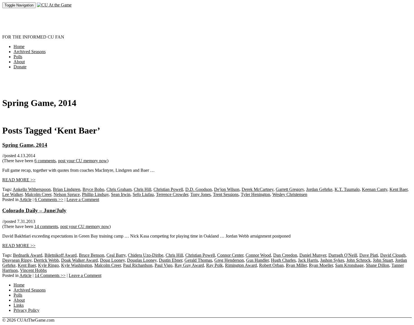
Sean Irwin (120, 194)
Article (25, 199)
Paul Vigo (163, 265)
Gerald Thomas (198, 260)
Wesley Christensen (289, 194)
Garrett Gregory (290, 189)
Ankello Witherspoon (32, 189)
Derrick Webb (46, 260)
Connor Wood (258, 255)
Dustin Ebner (170, 260)
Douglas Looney (142, 260)
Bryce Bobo (93, 189)
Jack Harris (308, 260)
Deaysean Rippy (17, 260)
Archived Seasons (30, 51)
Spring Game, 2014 (24, 145)
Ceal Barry (116, 255)
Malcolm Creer (38, 194)
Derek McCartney (257, 189)
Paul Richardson (137, 265)
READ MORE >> (18, 179)
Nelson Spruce (67, 194)
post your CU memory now (82, 160)
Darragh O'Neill (342, 255)
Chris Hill (142, 189)
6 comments (45, 160)
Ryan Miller (296, 265)
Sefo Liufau (143, 194)
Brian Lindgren (66, 189)
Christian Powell (168, 189)
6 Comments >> (49, 199)
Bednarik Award (27, 255)
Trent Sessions (226, 194)
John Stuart (383, 260)
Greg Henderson (229, 260)
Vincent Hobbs (33, 270)
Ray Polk (214, 265)
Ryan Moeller (321, 265)
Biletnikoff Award (60, 255)
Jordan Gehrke (319, 189)
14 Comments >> (50, 275)
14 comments (46, 226)
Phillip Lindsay (95, 194)
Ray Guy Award (189, 265)
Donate (20, 66)
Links (19, 305)
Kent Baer (398, 189)
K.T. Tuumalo (347, 189)
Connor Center (230, 255)
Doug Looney (112, 260)
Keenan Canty (374, 189)
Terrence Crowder (172, 194)
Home (19, 46)
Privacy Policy (26, 310)
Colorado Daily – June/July (34, 210)
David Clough (393, 255)
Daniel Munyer (312, 255)
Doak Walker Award (79, 260)
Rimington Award (241, 265)
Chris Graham (119, 189)
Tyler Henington (255, 194)
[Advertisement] (104, 20)
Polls (18, 56)
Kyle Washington (76, 265)
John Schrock (358, 260)
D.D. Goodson (198, 189)
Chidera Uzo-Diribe (145, 255)
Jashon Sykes (332, 260)
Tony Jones (200, 194)
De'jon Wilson (226, 189)
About (19, 61)
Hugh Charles (283, 260)
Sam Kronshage (349, 265)
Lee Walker (12, 194)
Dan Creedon (285, 255)
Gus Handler (257, 260)
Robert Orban (271, 265)
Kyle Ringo (48, 265)
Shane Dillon (377, 265)
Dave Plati (368, 255)
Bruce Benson (91, 255)
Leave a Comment (82, 199)
